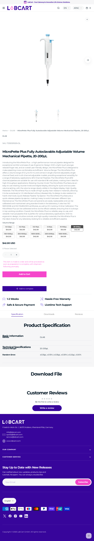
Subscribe (83, 482)
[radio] (8, 228)
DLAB (12, 130)
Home (5, 130)
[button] (3, 8)
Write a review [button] (47, 408)
